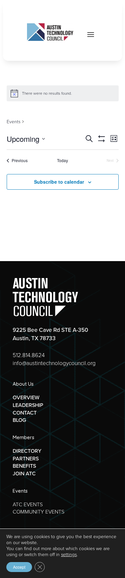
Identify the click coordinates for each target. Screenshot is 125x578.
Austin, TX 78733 (34, 338)
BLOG (19, 420)
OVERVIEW (26, 397)
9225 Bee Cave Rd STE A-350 (50, 330)
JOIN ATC (24, 473)
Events (13, 122)
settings (69, 555)
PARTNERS (26, 458)
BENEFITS (24, 466)
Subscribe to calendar (59, 181)
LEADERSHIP (28, 405)
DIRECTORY (27, 451)
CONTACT (25, 413)
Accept (19, 567)
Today (62, 160)
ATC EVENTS (28, 504)
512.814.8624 (29, 355)
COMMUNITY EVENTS (38, 512)
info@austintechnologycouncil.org (54, 363)
